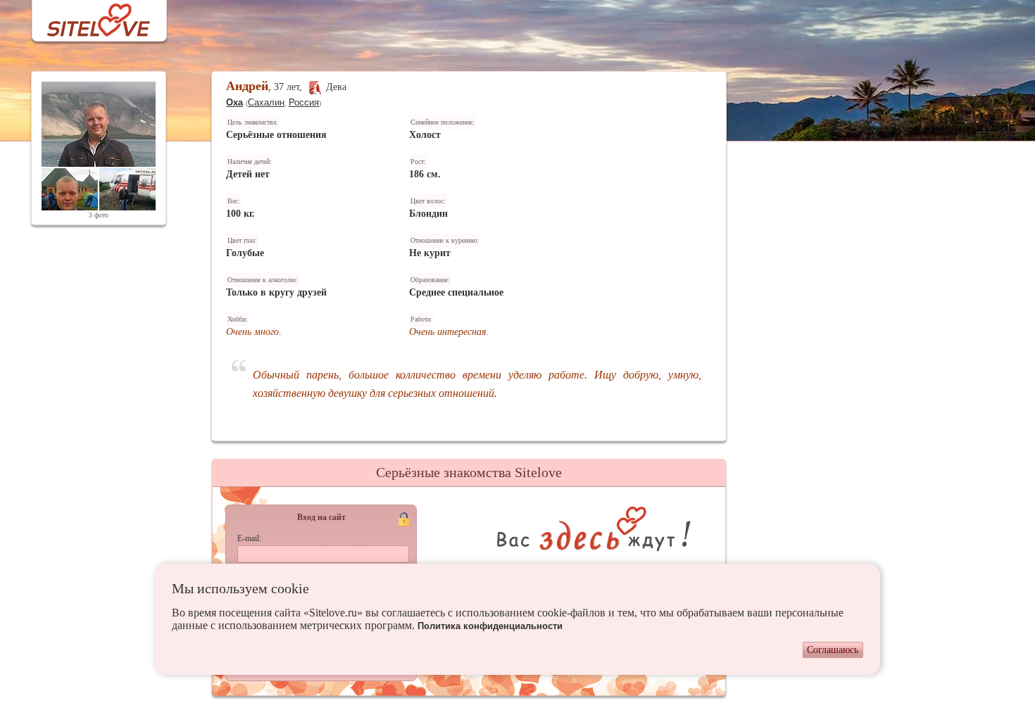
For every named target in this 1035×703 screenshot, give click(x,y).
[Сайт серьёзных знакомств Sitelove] (87, 17)
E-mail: (249, 538)
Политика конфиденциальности (490, 626)
